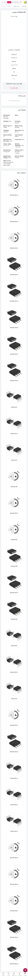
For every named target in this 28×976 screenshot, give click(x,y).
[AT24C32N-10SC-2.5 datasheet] (14, 876)
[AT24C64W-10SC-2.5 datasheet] (14, 320)
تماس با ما (3, 975)
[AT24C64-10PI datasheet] (14, 691)
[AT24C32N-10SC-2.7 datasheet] (14, 505)
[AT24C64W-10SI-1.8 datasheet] (14, 346)
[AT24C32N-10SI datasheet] (14, 532)
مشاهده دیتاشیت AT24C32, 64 (13, 84)
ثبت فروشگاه (14, 975)
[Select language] (25, 970)
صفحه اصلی (24, 6)
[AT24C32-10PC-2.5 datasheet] (14, 797)
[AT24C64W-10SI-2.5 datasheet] (14, 373)
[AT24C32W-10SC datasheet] (14, 558)
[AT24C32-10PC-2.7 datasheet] (14, 426)
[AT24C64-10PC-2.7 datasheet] (14, 664)
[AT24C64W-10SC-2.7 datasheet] (14, 744)
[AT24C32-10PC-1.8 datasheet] (14, 770)
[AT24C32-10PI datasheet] (14, 452)
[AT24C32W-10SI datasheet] (14, 611)
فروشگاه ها (19, 975)
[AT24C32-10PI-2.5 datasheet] (14, 823)
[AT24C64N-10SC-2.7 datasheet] (14, 717)
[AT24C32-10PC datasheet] (14, 399)
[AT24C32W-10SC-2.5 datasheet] (14, 956)
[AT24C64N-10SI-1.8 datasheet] (14, 240)
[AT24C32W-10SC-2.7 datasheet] (14, 585)
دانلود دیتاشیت (16, 6)
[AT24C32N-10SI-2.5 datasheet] (14, 903)
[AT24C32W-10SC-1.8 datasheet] (14, 929)
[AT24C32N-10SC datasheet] (14, 479)
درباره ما (8, 975)
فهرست (25, 975)
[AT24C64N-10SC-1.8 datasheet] (14, 187)
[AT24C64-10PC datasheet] (14, 638)
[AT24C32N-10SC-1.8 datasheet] (14, 850)
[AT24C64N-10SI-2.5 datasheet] (14, 267)
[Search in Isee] (21, 2)
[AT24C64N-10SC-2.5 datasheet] (14, 214)
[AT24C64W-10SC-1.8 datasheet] (14, 293)
